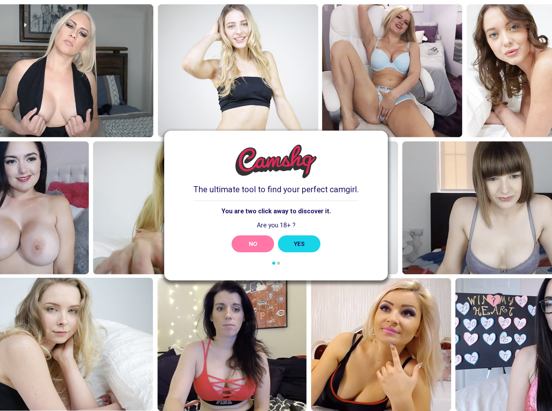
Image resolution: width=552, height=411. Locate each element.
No (253, 243)
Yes (299, 243)
